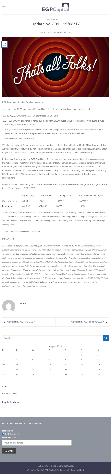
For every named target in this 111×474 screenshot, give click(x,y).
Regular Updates (55, 20)
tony (69, 32)
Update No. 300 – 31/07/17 (21, 321)
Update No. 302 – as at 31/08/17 (87, 321)
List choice (7, 430)
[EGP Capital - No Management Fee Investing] (55, 7)
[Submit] (106, 338)
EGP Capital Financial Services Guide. (55, 466)
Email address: (9, 437)
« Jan (4, 386)
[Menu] (4, 7)
